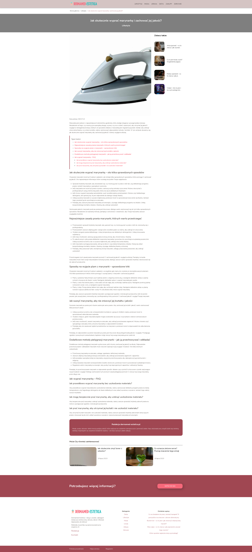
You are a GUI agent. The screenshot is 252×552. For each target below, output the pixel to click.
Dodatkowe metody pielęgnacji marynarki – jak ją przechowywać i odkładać (103, 154)
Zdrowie (178, 4)
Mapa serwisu (94, 549)
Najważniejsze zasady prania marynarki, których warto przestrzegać (100, 145)
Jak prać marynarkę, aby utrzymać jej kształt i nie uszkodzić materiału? (99, 166)
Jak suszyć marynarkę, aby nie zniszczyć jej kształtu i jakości (97, 151)
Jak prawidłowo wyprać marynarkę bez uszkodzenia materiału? (97, 160)
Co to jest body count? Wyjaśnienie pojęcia (174, 61)
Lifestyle (138, 4)
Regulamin (109, 549)
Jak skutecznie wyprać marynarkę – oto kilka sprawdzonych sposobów (101, 142)
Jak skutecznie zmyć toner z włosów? (110, 449)
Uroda (154, 4)
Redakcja (75, 531)
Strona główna (75, 11)
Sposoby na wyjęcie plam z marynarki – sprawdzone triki (96, 148)
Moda (146, 4)
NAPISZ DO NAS (170, 486)
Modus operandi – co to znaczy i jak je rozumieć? (174, 75)
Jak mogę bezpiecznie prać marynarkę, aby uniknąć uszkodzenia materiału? (101, 163)
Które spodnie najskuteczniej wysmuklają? (164, 533)
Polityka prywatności (76, 549)
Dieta (161, 4)
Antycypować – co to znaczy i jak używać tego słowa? (174, 47)
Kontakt (74, 535)
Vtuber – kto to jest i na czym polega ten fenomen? (174, 89)
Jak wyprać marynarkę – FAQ (85, 157)
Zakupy (169, 4)
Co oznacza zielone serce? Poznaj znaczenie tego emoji (166, 449)
